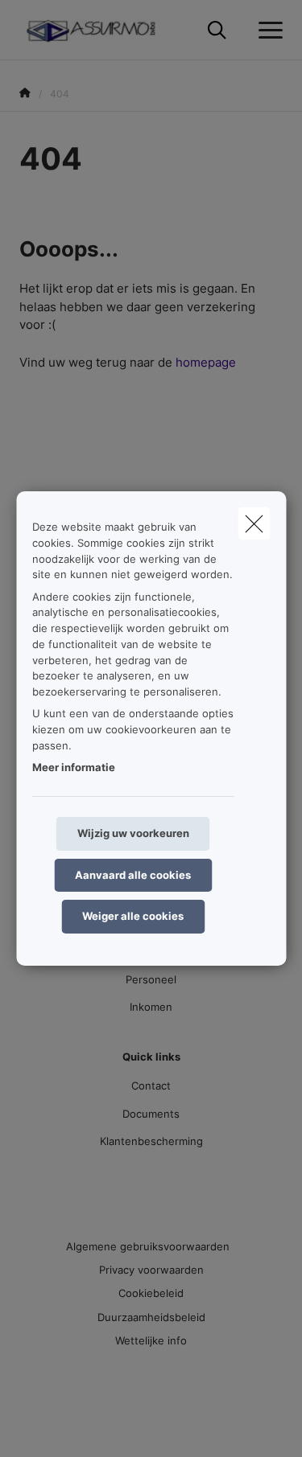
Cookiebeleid (151, 1293)
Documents (151, 1113)
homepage (206, 362)
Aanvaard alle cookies (133, 874)
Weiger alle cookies (133, 915)
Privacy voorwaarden (151, 1269)
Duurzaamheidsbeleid (151, 1317)
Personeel (151, 979)
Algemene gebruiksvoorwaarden (148, 1246)
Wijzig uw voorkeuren (133, 833)
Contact (151, 1085)
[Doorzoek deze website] (217, 30)
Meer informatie (73, 767)
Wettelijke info (151, 1340)
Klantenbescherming (151, 1141)
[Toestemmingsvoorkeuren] (64, 1426)
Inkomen (151, 1006)
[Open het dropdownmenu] (266, 30)
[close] (254, 523)
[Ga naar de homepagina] (101, 30)
